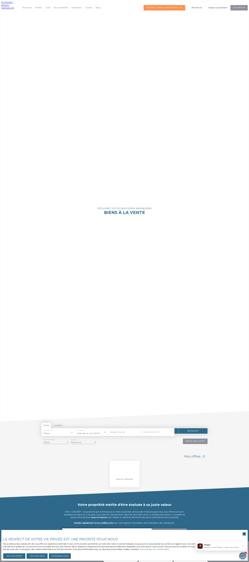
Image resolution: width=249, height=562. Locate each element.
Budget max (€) (117, 432)
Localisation (81, 430)
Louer (48, 7)
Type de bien (47, 430)
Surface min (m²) (151, 432)
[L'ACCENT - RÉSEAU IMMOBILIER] (9, 8)
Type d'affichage (48, 440)
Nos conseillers (61, 7)
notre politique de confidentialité (154, 549)
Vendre (38, 7)
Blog (98, 7)
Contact (88, 7)
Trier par (73, 440)
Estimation (76, 7)
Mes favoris (197, 7)
